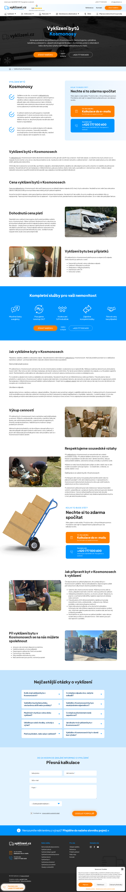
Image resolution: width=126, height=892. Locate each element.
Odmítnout (100, 884)
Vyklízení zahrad (46, 849)
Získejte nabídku (74, 847)
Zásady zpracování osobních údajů (105, 889)
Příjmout (85, 884)
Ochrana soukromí (14, 881)
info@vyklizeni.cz (116, 2)
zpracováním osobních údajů (51, 813)
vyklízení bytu (69, 358)
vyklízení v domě (70, 381)
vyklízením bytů (15, 158)
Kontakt (99, 8)
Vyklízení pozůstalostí (48, 862)
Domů (10, 69)
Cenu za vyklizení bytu (16, 188)
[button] (122, 869)
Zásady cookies (90, 889)
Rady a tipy (73, 854)
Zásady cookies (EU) (47, 867)
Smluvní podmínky (26, 881)
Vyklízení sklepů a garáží (48, 852)
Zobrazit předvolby (115, 884)
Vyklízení (48, 864)
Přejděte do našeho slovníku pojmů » (86, 830)
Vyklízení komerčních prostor (50, 854)
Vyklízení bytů (45, 859)
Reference (89, 8)
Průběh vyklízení (74, 852)
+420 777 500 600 (101, 2)
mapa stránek (25, 876)
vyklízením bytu (43, 95)
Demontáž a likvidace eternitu (50, 847)
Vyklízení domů (46, 857)
